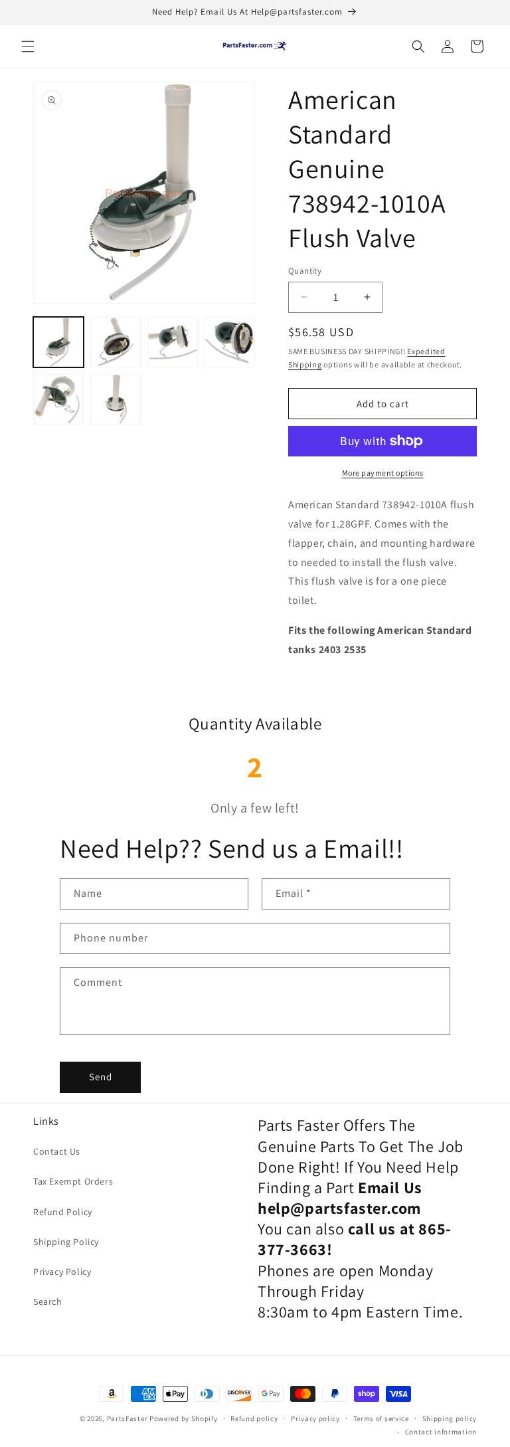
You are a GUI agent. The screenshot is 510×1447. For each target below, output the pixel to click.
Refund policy (254, 1418)
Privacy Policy (62, 1272)
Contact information (441, 1431)
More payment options (383, 473)
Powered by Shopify (183, 1418)
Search (47, 1301)
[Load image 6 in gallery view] (115, 399)
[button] (27, 46)
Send (100, 1076)
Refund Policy (62, 1212)
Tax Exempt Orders (73, 1181)
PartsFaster (127, 1418)
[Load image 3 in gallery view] (172, 342)
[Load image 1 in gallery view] (58, 342)
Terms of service (381, 1418)
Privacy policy (315, 1418)
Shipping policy (449, 1418)
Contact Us (56, 1151)
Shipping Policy (66, 1242)
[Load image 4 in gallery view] (230, 342)
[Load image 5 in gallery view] (58, 399)
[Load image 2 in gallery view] (115, 342)
